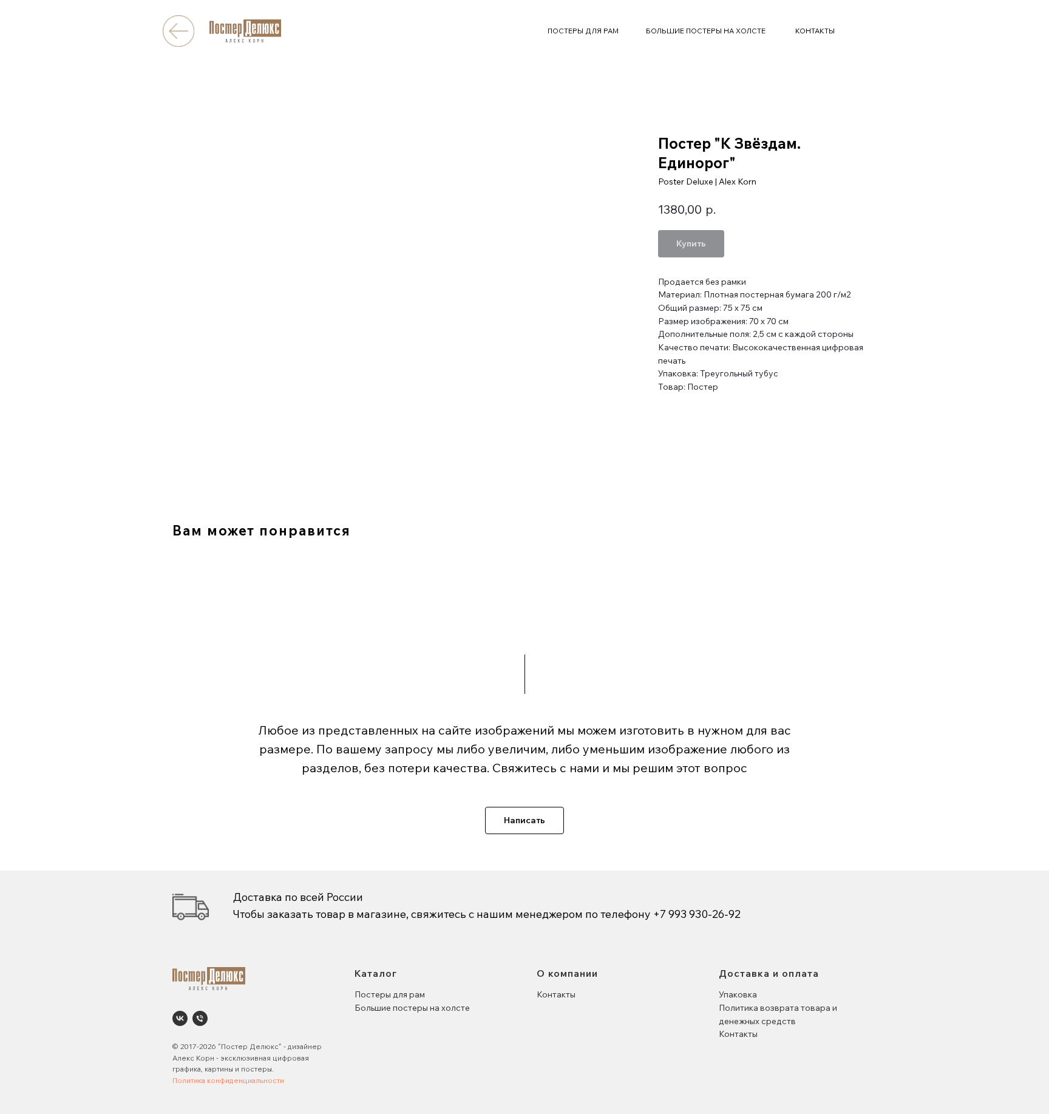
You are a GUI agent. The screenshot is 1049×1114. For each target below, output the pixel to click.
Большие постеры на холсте (412, 1007)
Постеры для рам (390, 994)
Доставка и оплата (769, 973)
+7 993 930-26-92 (697, 914)
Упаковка (738, 994)
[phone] (200, 1018)
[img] (178, 31)
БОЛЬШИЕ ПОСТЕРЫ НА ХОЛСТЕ (706, 30)
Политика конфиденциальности (228, 1080)
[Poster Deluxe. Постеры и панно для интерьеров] (180, 1018)
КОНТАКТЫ (815, 30)
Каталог (376, 973)
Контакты (556, 994)
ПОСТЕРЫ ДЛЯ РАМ (583, 30)
